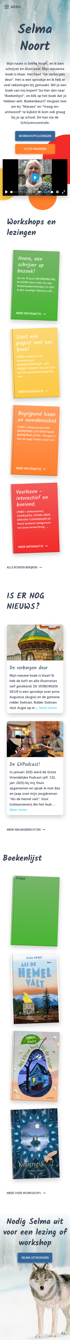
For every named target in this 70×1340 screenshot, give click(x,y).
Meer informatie (28, 313)
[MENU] (5, 5)
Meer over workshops (24, 1193)
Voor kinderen (35, 149)
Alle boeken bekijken (22, 567)
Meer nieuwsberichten (24, 830)
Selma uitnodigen (35, 1258)
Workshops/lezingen (35, 136)
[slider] (18, 192)
